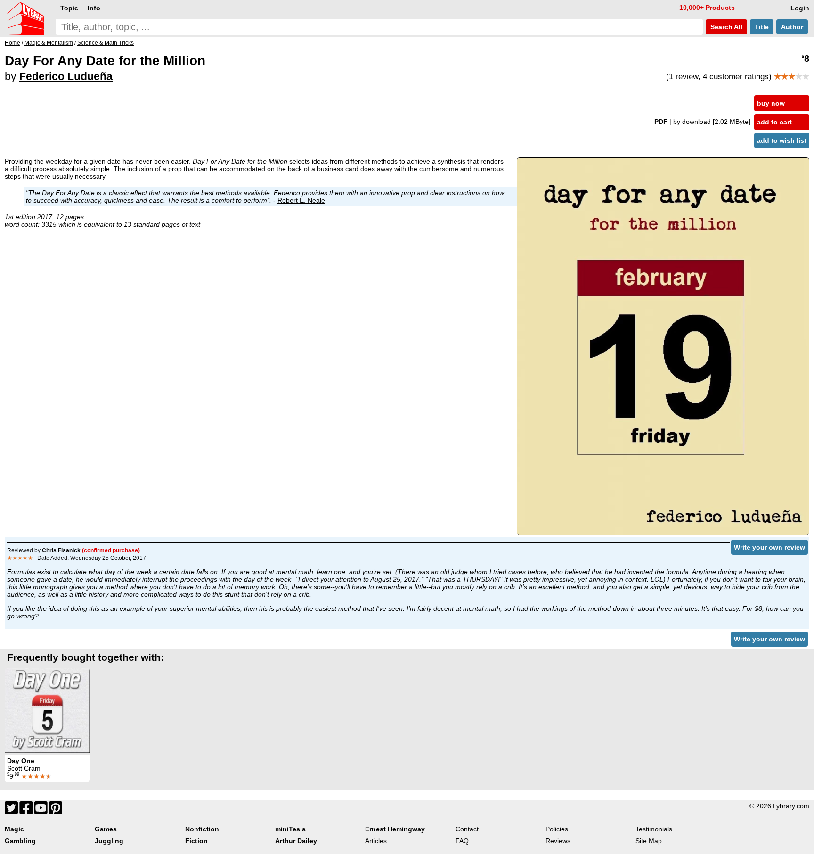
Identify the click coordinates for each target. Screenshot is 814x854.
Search (725, 27)
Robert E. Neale (301, 200)
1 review (683, 76)
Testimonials (653, 829)
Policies (556, 829)
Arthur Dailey (296, 841)
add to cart (774, 122)
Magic (14, 829)
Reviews (557, 841)
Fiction (196, 841)
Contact (467, 829)
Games (106, 829)
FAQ (462, 841)
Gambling (20, 841)
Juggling (109, 841)
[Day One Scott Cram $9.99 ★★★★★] (47, 710)
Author (792, 27)
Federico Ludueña (66, 76)
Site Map (648, 841)
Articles (376, 841)
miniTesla (290, 829)
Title (762, 27)
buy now (771, 103)
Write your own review (769, 547)
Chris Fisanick (61, 550)
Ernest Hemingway (395, 829)
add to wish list (781, 140)
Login (799, 8)
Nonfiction (202, 829)
